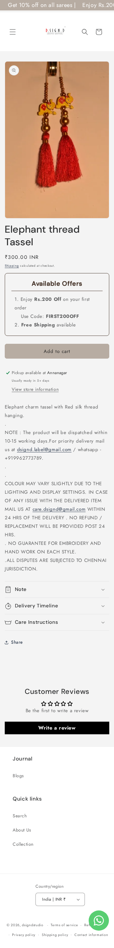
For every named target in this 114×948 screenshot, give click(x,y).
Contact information (91, 934)
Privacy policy (23, 934)
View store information (35, 389)
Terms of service (64, 924)
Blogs (18, 775)
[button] (13, 32)
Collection (23, 844)
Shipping (12, 265)
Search (20, 816)
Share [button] (17, 642)
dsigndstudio (32, 924)
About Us (22, 830)
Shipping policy (55, 934)
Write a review (56, 727)
